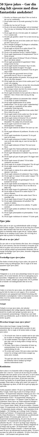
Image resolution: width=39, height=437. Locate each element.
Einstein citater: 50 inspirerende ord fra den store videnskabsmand (19, 406)
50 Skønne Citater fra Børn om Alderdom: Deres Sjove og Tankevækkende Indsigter (18, 400)
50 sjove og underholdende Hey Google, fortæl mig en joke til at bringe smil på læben (18, 392)
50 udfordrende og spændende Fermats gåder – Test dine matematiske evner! (19, 395)
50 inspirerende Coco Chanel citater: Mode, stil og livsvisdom (18, 404)
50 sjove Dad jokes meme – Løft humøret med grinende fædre (19, 433)
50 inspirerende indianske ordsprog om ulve (21, 394)
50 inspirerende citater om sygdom (12, 403)
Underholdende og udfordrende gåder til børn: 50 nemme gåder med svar (19, 416)
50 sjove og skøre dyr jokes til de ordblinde (19, 431)
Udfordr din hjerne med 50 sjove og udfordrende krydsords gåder (18, 429)
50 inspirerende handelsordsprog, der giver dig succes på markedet (18, 419)
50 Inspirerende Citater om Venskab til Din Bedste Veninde (17, 427)
